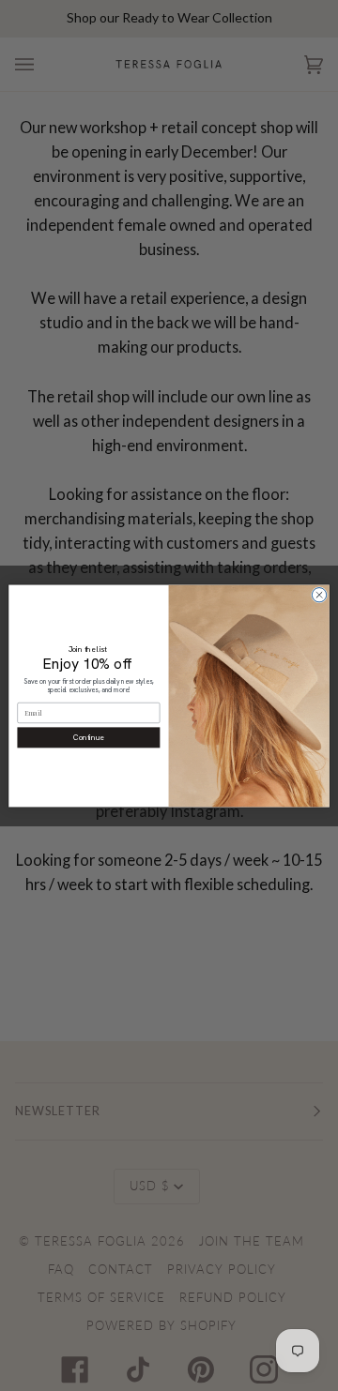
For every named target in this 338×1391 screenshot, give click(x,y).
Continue (88, 737)
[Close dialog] (319, 594)
